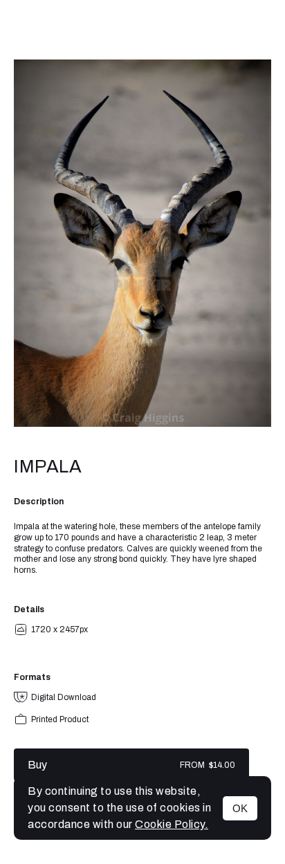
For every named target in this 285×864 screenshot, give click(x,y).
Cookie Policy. (171, 824)
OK (240, 808)
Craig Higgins (143, 30)
